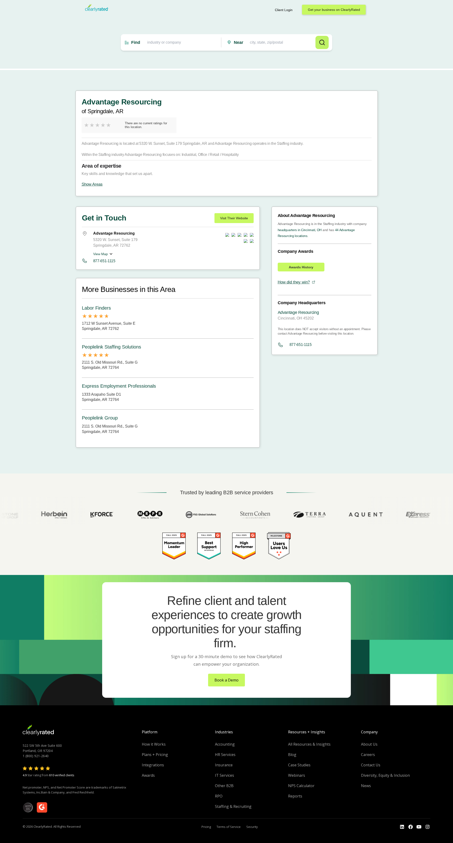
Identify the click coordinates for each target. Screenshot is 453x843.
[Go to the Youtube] (410, 827)
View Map (100, 254)
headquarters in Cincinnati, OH (300, 230)
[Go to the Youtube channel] (419, 827)
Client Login (284, 10)
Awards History (301, 267)
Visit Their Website (234, 218)
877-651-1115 (104, 261)
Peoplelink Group (100, 417)
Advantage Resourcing (298, 312)
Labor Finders (96, 308)
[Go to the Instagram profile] (427, 827)
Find (135, 42)
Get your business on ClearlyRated (334, 10)
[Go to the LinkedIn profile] (402, 827)
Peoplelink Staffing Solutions (111, 346)
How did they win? (294, 282)
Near (238, 42)
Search (322, 42)
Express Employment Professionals (119, 386)
